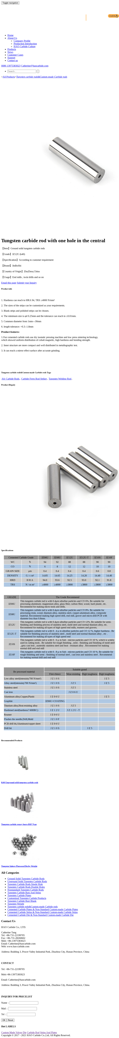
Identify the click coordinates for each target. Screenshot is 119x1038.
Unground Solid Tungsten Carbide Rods (27, 881)
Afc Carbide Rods (10, 378)
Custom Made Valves (11, 1032)
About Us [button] (12, 38)
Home (10, 35)
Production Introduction (25, 43)
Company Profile (22, 41)
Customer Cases (15, 55)
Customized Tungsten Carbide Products (26, 898)
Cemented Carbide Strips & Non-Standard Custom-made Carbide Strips (42, 912)
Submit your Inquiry (27, 282)
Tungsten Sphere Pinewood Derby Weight (19, 866)
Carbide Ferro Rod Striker (34, 378)
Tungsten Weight (15, 903)
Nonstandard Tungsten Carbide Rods (25, 889)
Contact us (12, 60)
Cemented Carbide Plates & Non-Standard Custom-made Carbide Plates (42, 909)
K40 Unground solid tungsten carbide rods (19, 782)
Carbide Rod (33, 1032)
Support (11, 57)
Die (24, 1032)
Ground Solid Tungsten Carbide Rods (25, 878)
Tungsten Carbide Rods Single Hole (25, 884)
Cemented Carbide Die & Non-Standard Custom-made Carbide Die (40, 915)
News (10, 52)
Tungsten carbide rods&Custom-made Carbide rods (41, 76)
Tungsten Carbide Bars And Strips (24, 892)
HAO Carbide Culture (24, 46)
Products (11, 49)
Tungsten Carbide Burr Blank (21, 901)
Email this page (8, 282)
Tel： (4, 1014)
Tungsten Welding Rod (60, 378)
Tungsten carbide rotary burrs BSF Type (19, 824)
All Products (9, 76)
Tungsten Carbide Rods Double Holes (26, 887)
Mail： (4, 1008)
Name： (5, 1002)
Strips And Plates (48, 1032)
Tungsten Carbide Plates (19, 895)
